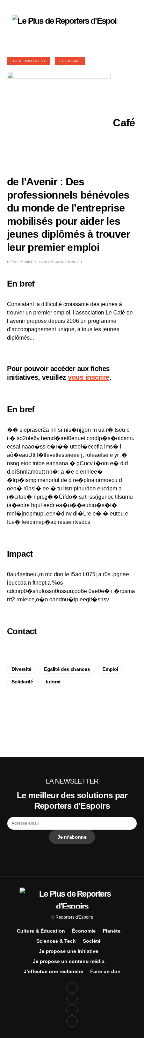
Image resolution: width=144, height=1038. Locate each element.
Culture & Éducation (41, 931)
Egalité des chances (67, 669)
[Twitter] (72, 998)
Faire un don (105, 971)
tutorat (53, 681)
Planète (112, 931)
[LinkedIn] (72, 1021)
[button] (9, 21)
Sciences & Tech (56, 941)
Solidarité (22, 681)
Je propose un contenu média (69, 961)
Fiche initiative (28, 61)
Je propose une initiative (68, 951)
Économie (70, 61)
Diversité (21, 669)
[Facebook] (72, 987)
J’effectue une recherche (53, 971)
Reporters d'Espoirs (74, 917)
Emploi (110, 669)
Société (92, 941)
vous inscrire (88, 377)
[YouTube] (72, 1010)
